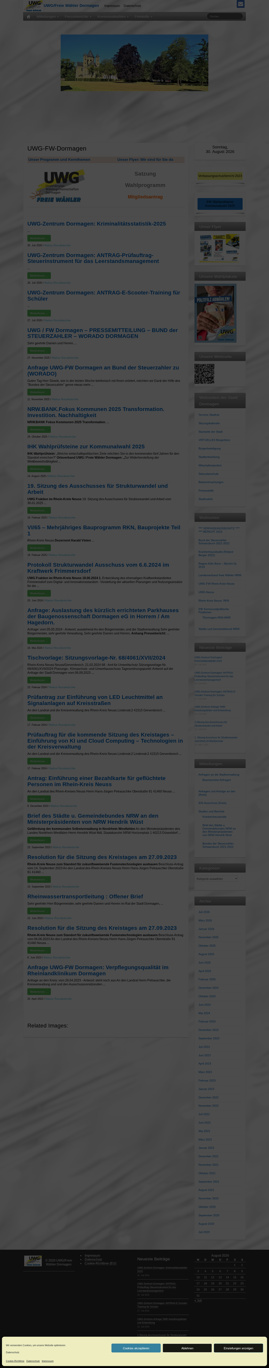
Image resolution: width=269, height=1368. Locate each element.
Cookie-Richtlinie (15, 1361)
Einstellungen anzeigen (238, 1348)
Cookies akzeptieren (136, 1348)
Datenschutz (12, 1352)
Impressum (48, 1361)
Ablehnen (187, 1348)
